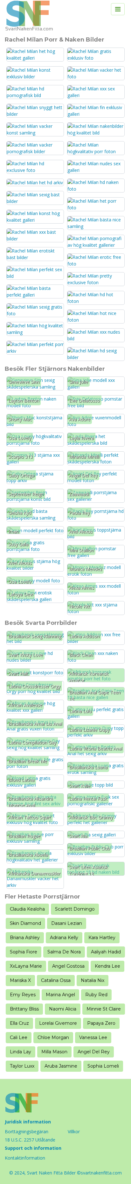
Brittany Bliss (24, 1009)
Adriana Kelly (64, 937)
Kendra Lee (107, 966)
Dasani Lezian (66, 923)
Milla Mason (54, 1052)
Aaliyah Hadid (106, 952)
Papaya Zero (101, 1023)
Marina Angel (60, 995)
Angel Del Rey (94, 1052)
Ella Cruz (19, 1023)
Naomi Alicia (62, 1009)
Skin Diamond (25, 923)
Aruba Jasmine (61, 1066)
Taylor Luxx (22, 1066)
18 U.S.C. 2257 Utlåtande (30, 1140)
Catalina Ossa (56, 980)
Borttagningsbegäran (26, 1131)
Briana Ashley (25, 937)
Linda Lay (20, 1052)
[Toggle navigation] (118, 9)
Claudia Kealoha (27, 909)
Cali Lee (18, 1037)
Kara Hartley (101, 937)
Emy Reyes (23, 995)
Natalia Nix (92, 980)
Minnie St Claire (103, 1009)
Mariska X (20, 980)
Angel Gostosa (68, 966)
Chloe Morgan (53, 1037)
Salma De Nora (64, 952)
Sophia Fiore (23, 952)
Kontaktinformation (25, 1158)
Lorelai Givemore (58, 1023)
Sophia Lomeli (103, 1066)
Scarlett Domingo (75, 909)
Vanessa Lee (93, 1037)
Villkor (74, 1131)
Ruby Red (96, 995)
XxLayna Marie (26, 966)
